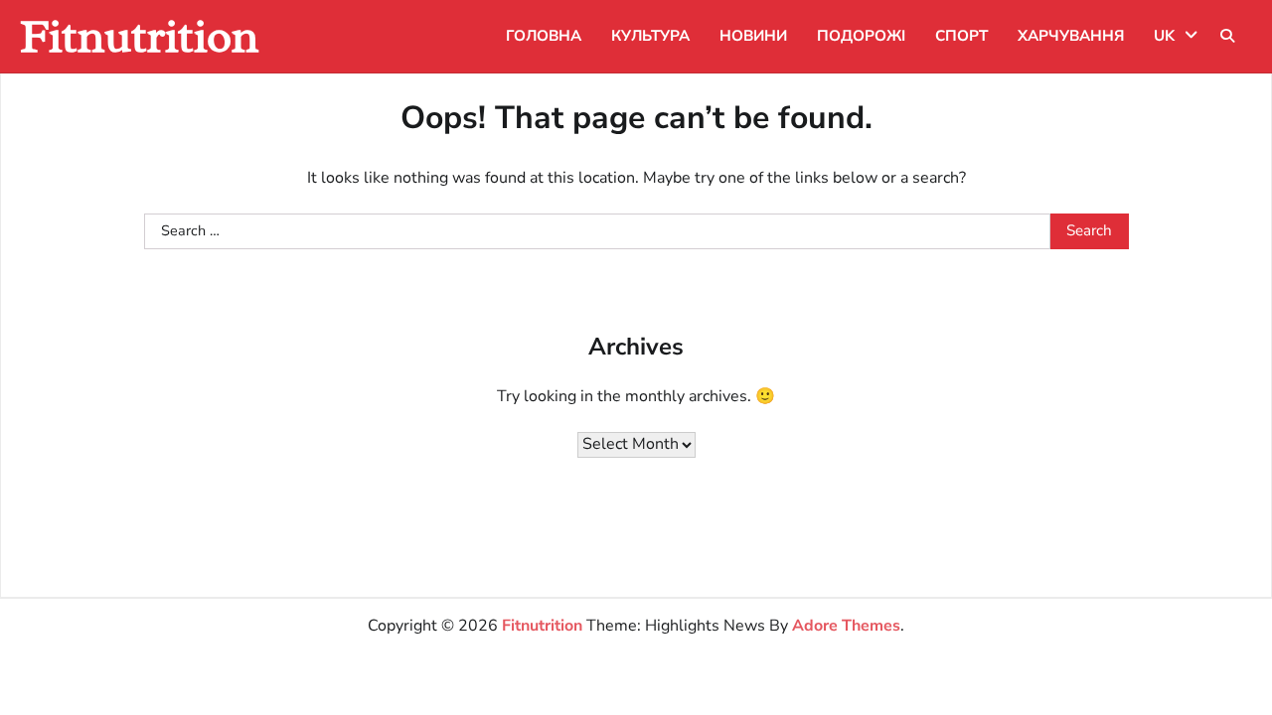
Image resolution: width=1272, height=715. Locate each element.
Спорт (961, 36)
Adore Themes (846, 626)
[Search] (1227, 36)
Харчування (1071, 36)
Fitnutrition (139, 36)
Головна (543, 36)
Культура (650, 36)
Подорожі (861, 36)
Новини (753, 36)
